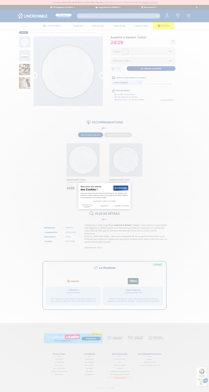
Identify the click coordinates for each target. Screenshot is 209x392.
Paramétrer (104, 206)
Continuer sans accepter (87, 206)
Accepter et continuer (122, 206)
